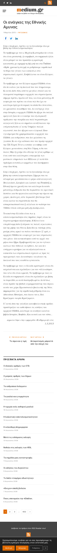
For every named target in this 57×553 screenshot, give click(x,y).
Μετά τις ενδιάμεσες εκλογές (17, 437)
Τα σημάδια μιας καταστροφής (17, 458)
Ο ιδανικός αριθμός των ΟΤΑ (16, 366)
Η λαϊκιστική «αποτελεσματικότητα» (20, 417)
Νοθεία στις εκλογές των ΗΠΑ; (17, 447)
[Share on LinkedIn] (16, 38)
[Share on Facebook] (5, 38)
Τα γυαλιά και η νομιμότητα (16, 396)
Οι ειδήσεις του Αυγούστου (15, 468)
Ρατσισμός (22, 33)
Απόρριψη (22, 548)
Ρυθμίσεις (36, 548)
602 (24, 512)
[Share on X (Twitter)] (11, 38)
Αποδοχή (8, 548)
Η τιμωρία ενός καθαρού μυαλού (18, 407)
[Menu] (4, 11)
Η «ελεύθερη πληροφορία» (15, 427)
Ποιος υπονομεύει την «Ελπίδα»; (17, 498)
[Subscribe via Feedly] (50, 4)
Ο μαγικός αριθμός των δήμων (17, 376)
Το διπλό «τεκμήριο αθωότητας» (18, 478)
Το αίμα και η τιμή (18, 341)
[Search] (45, 3)
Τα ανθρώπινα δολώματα (15, 386)
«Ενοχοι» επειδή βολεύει (14, 488)
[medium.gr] (30, 11)
